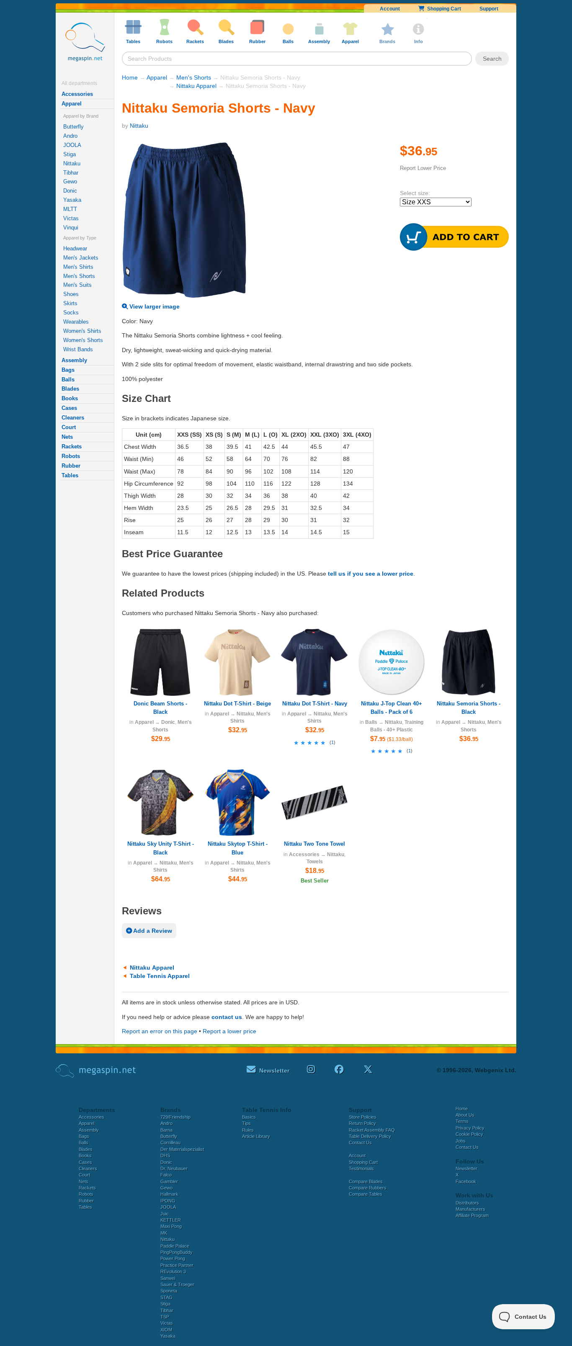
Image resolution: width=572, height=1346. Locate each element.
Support (488, 9)
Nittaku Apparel (196, 85)
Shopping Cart (443, 9)
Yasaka (72, 200)
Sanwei (167, 1278)
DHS (165, 1155)
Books (70, 398)
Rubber (71, 466)
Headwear (75, 248)
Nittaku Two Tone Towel (314, 844)
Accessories (77, 94)
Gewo (70, 181)
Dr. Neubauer (174, 1168)
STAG (166, 1297)
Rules (248, 1129)
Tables (70, 475)
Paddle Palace (174, 1245)
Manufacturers (470, 1209)
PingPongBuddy (176, 1252)
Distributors (467, 1202)
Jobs (461, 1140)
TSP (164, 1316)
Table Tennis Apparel (160, 976)
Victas (71, 218)
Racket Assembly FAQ (372, 1129)
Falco (166, 1174)
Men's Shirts (78, 267)
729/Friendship (175, 1117)
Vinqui (70, 227)
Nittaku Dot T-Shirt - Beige (237, 703)
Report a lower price (229, 1031)
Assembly (74, 360)
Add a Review (152, 930)
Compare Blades (366, 1181)
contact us (226, 1017)
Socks (71, 312)
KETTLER (170, 1219)
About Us (465, 1114)
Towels (315, 862)
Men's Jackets (80, 258)
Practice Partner (176, 1265)
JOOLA (72, 145)
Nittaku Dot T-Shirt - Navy (314, 703)
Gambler (169, 1181)
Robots (71, 456)
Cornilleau (170, 1142)
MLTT (70, 209)
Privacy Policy (470, 1127)
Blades (70, 389)
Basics (249, 1117)
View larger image (154, 306)
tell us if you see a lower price (370, 573)
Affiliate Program (472, 1215)
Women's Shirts (82, 331)
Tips (246, 1123)
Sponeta (168, 1290)
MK (163, 1232)
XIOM (166, 1329)
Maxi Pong (171, 1226)
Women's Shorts (83, 340)
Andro (70, 136)
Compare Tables (365, 1194)
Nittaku (71, 163)
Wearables (76, 322)
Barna (166, 1129)
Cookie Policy (469, 1134)
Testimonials (361, 1168)
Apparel (72, 103)
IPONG (167, 1200)
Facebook (466, 1181)
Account (390, 9)
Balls (68, 379)
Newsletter (466, 1168)
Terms (462, 1121)
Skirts (70, 303)
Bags (68, 370)
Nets (67, 437)
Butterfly (73, 127)
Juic (164, 1213)
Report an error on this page (159, 1031)
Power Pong (172, 1258)
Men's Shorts (79, 276)
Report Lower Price (423, 168)
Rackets (72, 446)
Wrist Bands (78, 349)
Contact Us (360, 1142)
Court (69, 427)
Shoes (71, 294)
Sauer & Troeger (177, 1284)
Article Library (256, 1136)
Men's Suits (77, 285)
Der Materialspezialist (182, 1149)
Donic (70, 191)
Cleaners (73, 417)
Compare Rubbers (367, 1187)
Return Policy (362, 1123)
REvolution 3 (173, 1271)
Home (130, 77)
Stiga (69, 154)
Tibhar (70, 173)
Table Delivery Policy (370, 1136)
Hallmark (169, 1194)
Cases (69, 408)
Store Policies (362, 1117)
